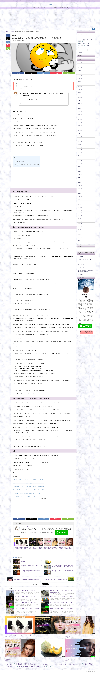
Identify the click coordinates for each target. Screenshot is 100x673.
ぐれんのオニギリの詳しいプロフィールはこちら (86, 332)
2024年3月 (80, 92)
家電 (80, 41)
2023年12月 (80, 100)
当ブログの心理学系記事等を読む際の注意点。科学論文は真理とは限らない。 (85, 271)
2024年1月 (80, 97)
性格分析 (80, 52)
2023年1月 (80, 130)
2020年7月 (80, 212)
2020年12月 (80, 199)
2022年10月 (80, 138)
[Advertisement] (50, 18)
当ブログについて (81, 267)
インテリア (87, 45)
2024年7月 (80, 81)
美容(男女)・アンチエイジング (84, 43)
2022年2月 (80, 160)
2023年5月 (80, 119)
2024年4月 (80, 89)
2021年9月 (80, 174)
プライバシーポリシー (82, 264)
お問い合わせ (80, 256)
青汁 (91, 39)
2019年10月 (80, 237)
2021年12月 (80, 166)
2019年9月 (80, 240)
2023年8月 (80, 111)
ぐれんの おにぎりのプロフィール (84, 259)
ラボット (70, 664)
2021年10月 (80, 171)
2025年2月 (80, 67)
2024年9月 (80, 75)
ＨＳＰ (52, 666)
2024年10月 (80, 73)
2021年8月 (80, 177)
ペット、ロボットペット (44, 664)
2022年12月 (80, 133)
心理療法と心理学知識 (64, 7)
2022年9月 (80, 141)
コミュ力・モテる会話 (82, 47)
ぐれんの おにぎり (26, 526)
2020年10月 (80, 204)
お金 (83, 41)
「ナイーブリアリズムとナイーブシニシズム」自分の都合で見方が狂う (28, 479)
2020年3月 (80, 223)
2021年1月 (80, 196)
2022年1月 (80, 163)
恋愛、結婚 (88, 664)
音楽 (48, 666)
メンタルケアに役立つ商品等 (83, 39)
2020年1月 (80, 229)
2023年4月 (80, 122)
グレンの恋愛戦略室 (41, 7)
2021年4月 (80, 188)
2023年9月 (80, 108)
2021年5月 (80, 185)
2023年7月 (80, 114)
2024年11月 (80, 70)
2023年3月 (80, 125)
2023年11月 (80, 103)
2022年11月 (80, 136)
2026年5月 (80, 62)
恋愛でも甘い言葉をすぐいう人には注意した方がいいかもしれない (27, 164)
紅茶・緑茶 (81, 45)
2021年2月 (80, 193)
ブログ (35, 664)
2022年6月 (80, 149)
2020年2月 (80, 226)
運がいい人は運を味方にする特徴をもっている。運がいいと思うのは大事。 (29, 489)
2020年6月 (80, 215)
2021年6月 (80, 182)
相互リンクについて (81, 274)
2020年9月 (80, 207)
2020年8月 (80, 210)
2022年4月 (80, 155)
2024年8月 (80, 78)
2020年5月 (80, 218)
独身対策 (9, 666)
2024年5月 (80, 86)
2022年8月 (80, 144)
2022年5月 (80, 152)
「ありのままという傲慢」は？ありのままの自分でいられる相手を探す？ (28, 486)
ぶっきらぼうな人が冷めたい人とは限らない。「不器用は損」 (26, 496)
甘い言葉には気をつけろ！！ (20, 161)
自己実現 (55, 7)
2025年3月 (80, 64)
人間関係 (34, 7)
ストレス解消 (49, 7)
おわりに (16, 165)
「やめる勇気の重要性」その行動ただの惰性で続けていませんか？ (27, 493)
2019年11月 (80, 234)
